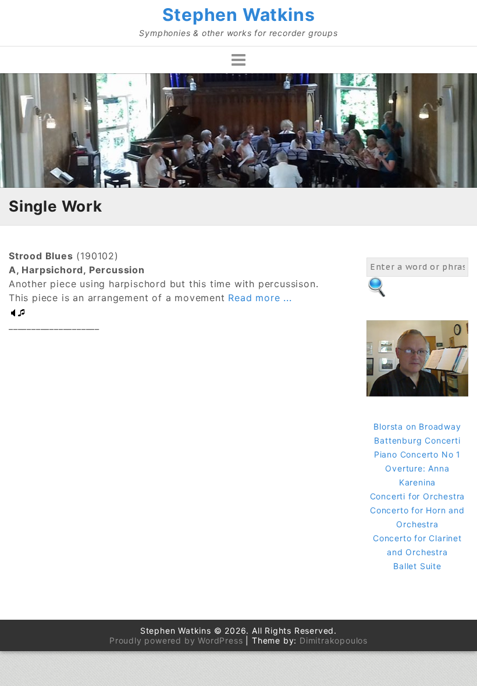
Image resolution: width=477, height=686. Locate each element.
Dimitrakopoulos (334, 640)
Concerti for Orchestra (417, 496)
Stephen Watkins (238, 14)
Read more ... (258, 297)
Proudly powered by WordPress (176, 640)
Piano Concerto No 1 (417, 454)
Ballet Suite (417, 566)
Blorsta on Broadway (417, 426)
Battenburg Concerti (417, 440)
